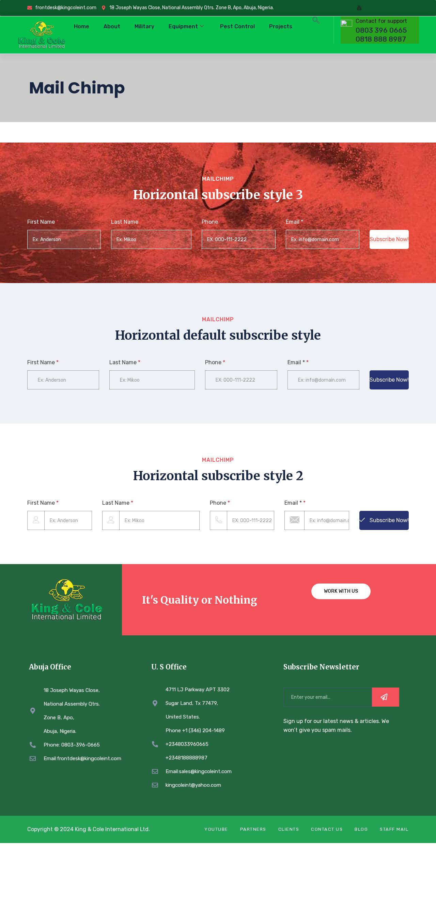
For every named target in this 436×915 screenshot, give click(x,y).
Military (144, 26)
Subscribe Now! (389, 239)
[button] (316, 21)
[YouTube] (359, 8)
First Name (43, 222)
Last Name (126, 222)
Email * (296, 222)
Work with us (341, 591)
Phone (212, 222)
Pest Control (237, 26)
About (112, 26)
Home (81, 26)
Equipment (183, 26)
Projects (280, 26)
